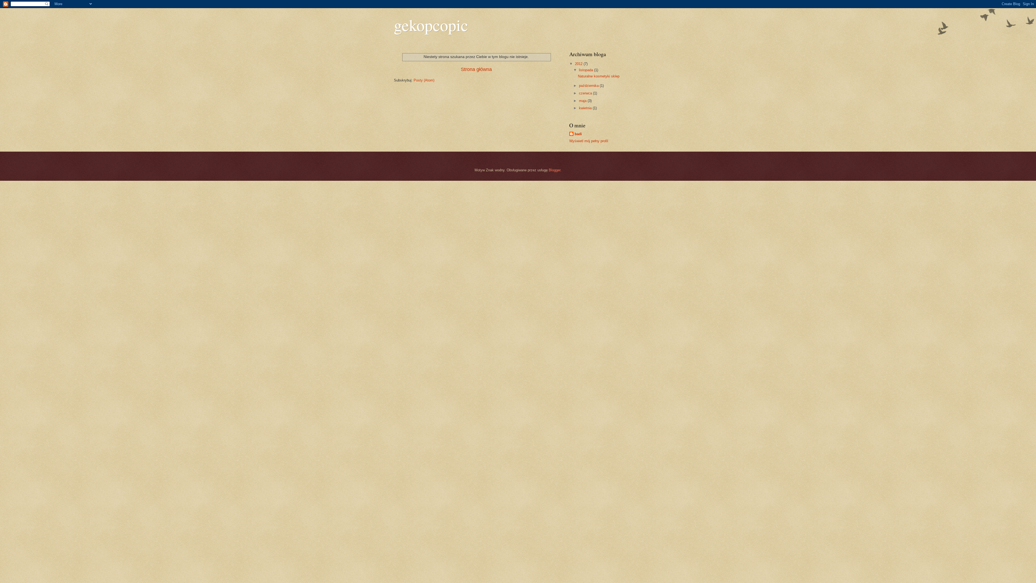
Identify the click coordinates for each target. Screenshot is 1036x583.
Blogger (554, 170)
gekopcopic (431, 25)
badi (578, 134)
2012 (579, 64)
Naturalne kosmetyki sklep (598, 76)
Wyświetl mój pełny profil (588, 141)
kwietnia (586, 108)
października (589, 86)
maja (583, 101)
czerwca (586, 93)
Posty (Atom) (424, 80)
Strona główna (476, 69)
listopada (586, 70)
